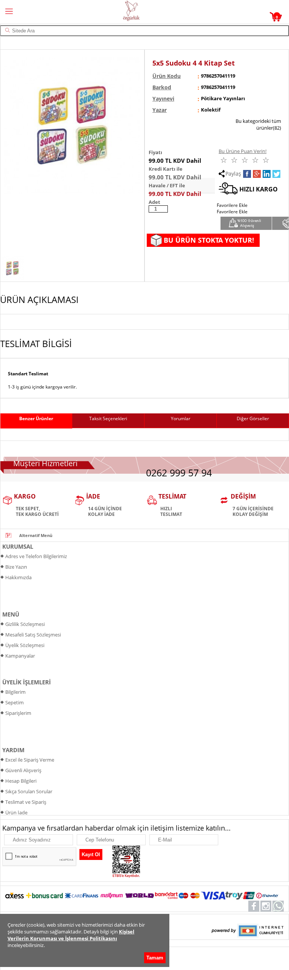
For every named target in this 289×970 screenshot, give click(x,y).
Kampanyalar (20, 655)
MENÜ (10, 614)
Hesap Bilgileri (21, 780)
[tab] (36, 420)
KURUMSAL (17, 546)
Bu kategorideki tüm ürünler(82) (258, 124)
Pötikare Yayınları (223, 98)
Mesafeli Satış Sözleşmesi (33, 634)
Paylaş (233, 173)
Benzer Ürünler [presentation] (36, 418)
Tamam (154, 958)
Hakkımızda (18, 577)
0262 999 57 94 (179, 472)
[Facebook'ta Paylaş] (247, 174)
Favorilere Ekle (232, 211)
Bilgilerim (15, 691)
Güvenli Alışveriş (23, 770)
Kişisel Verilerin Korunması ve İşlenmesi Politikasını (71, 935)
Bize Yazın (16, 566)
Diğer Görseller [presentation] (253, 418)
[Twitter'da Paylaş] (276, 174)
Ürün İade (16, 812)
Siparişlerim (18, 713)
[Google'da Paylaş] (257, 174)
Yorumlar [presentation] (180, 418)
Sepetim (14, 702)
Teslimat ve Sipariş (25, 802)
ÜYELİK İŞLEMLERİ (26, 682)
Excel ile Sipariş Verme (29, 759)
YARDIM (13, 750)
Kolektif (211, 109)
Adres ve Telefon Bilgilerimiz (36, 556)
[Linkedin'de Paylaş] (267, 174)
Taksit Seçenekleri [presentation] (108, 418)
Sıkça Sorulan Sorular (28, 791)
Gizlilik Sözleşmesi (25, 624)
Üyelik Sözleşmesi (24, 645)
